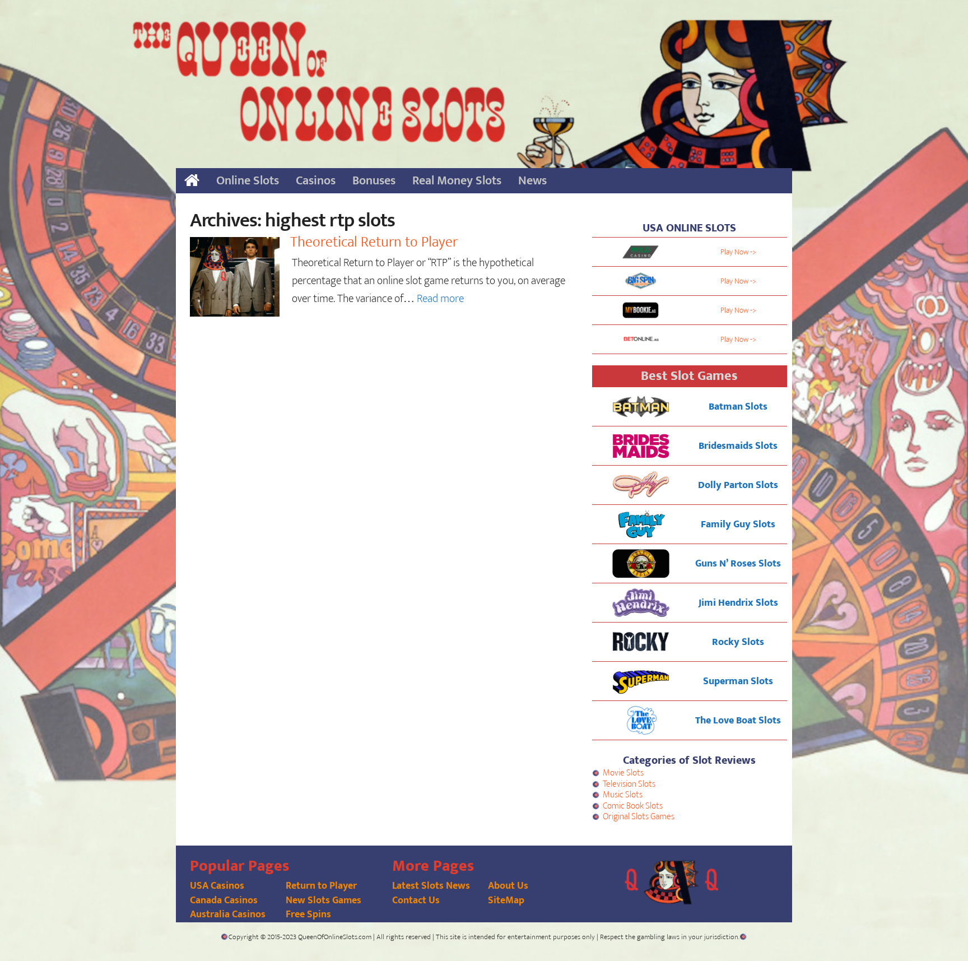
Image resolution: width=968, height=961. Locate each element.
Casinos (316, 180)
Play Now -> (738, 251)
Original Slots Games (638, 816)
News (532, 180)
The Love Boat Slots (738, 720)
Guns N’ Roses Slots (738, 563)
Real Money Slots (456, 180)
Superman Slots (738, 681)
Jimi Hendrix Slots (738, 603)
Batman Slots (738, 406)
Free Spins (308, 914)
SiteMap (506, 900)
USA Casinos (217, 886)
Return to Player (321, 886)
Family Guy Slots (738, 524)
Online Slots (247, 180)
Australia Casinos (228, 914)
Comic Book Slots (633, 806)
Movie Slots (623, 773)
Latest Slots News (431, 886)
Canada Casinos (224, 900)
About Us (508, 886)
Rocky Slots (738, 642)
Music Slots (623, 794)
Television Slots (629, 784)
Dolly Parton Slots (738, 485)
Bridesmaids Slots (738, 446)
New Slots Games (323, 900)
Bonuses (373, 180)
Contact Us (416, 900)
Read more (440, 298)
